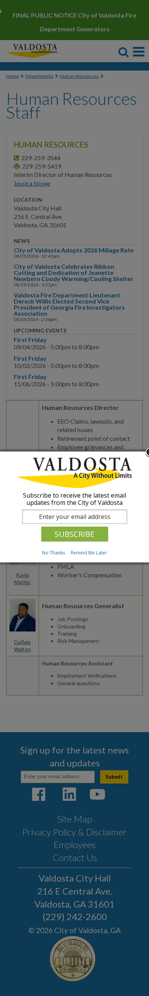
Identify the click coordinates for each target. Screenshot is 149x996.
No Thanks (53, 552)
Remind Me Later (89, 552)
